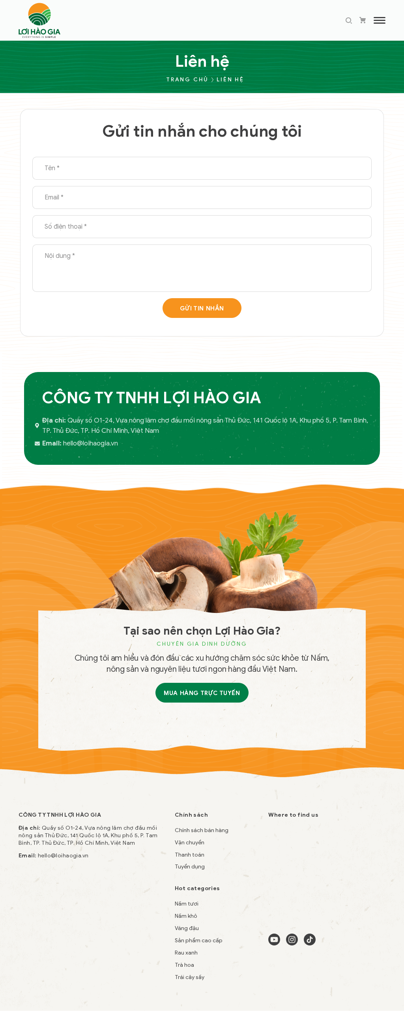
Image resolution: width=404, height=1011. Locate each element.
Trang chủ (187, 79)
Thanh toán (189, 854)
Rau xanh (186, 952)
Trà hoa (184, 965)
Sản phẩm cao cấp (199, 940)
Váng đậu (187, 928)
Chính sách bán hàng (201, 830)
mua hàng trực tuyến (202, 693)
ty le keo (30, 944)
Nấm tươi (186, 903)
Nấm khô (186, 916)
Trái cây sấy (189, 977)
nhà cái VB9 (107, 944)
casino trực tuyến (66, 944)
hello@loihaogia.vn (63, 855)
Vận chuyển (189, 842)
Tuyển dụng (190, 866)
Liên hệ (230, 79)
